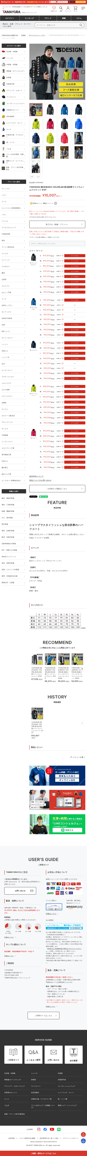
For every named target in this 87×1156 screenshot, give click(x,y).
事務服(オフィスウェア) (12, 1080)
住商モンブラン (7, 305)
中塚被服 (5, 435)
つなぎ (8, 149)
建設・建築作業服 (8, 498)
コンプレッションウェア (15, 103)
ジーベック (6, 260)
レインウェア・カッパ (14, 123)
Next (83, 72)
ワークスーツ (11, 97)
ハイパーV (5, 357)
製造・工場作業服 (8, 505)
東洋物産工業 (6, 454)
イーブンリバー (7, 441)
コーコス (5, 253)
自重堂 (4, 403)
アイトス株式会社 (8, 247)
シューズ (9, 58)
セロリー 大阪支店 (8, 416)
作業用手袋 (10, 84)
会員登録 (11, 1138)
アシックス (6, 188)
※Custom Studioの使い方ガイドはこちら (42, 217)
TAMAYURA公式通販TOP (10, 35)
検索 (61, 11)
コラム (79, 18)
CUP (3, 325)
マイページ (68, 11)
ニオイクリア (6, 383)
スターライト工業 (8, 448)
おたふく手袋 (6, 292)
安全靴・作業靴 (12, 51)
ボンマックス (6, 312)
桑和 (3, 273)
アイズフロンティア (9, 227)
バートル (5, 221)
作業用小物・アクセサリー (15, 136)
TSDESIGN (6, 234)
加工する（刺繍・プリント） (57, 224)
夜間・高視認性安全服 (9, 576)
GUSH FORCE (7, 318)
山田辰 (4, 279)
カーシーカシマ (7, 338)
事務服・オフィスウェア (15, 71)
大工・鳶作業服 (7, 518)
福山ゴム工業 (6, 474)
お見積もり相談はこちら (57, 489)
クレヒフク (6, 286)
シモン (4, 214)
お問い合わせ (20, 891)
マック (4, 299)
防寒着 (23, 35)
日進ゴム (5, 351)
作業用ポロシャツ (12, 110)
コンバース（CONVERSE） (11, 208)
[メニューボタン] (83, 8)
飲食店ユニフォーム (9, 556)
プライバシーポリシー (71, 1138)
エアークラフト (7, 396)
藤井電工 (5, 467)
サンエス (5, 428)
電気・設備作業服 (8, 530)
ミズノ (4, 195)
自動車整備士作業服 (9, 543)
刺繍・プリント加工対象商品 (14, 168)
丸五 (3, 364)
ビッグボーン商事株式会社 (11, 480)
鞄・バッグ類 (62, 1099)
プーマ (4, 201)
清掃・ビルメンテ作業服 (10, 569)
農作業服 (5, 524)
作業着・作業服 (12, 64)
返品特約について (36, 476)
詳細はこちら (9, 937)
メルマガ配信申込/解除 (27, 1138)
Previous (31, 72)
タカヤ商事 (6, 390)
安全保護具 (10, 116)
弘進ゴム (5, 461)
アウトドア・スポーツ (14, 90)
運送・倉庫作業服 (8, 563)
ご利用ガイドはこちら (43, 1015)
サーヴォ (5, 409)
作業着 (60, 1073)
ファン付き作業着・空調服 (15, 155)
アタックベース (7, 422)
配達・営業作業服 (8, 537)
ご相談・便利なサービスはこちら (43, 1153)
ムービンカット (7, 370)
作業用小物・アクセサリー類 (41, 1099)
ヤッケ (8, 129)
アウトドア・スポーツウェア (14, 1086)
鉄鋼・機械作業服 (8, 511)
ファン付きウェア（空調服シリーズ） (43, 1106)
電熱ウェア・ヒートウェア (15, 162)
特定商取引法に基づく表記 (49, 1138)
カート (75, 11)
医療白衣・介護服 (8, 582)
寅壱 (3, 240)
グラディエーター (8, 377)
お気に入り (54, 11)
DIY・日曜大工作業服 (9, 550)
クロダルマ (6, 266)
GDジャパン (6, 331)
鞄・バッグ (10, 142)
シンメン (5, 344)
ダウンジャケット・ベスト (37, 35)
